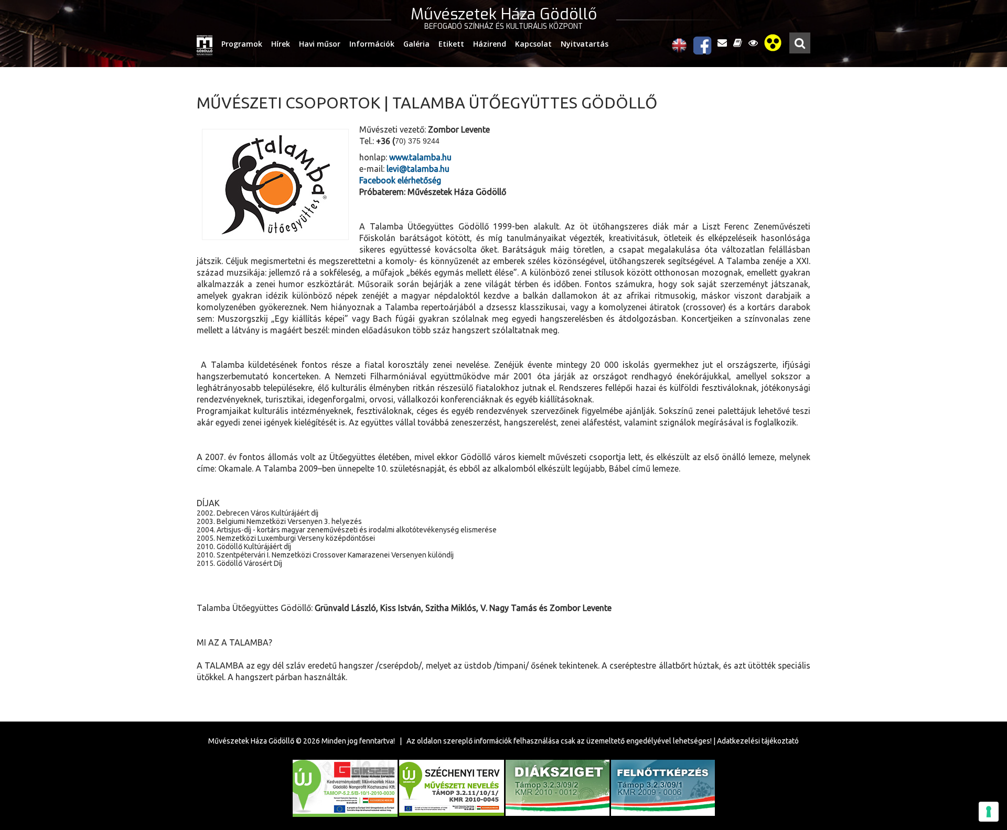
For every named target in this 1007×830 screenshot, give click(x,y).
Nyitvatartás (584, 44)
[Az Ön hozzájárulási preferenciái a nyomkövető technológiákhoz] (989, 812)
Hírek (280, 44)
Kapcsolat (533, 44)
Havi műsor (319, 44)
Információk (371, 44)
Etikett (451, 44)
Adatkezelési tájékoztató (758, 741)
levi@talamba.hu (418, 168)
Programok (241, 44)
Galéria (416, 44)
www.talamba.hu (420, 157)
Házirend (489, 44)
